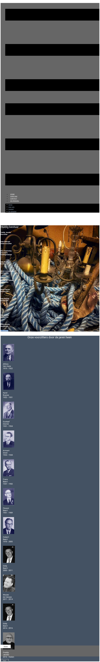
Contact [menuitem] (13, 199)
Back (4, 660)
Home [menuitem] (12, 194)
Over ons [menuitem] (13, 196)
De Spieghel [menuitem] (14, 201)
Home (6, 646)
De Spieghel (4, 330)
